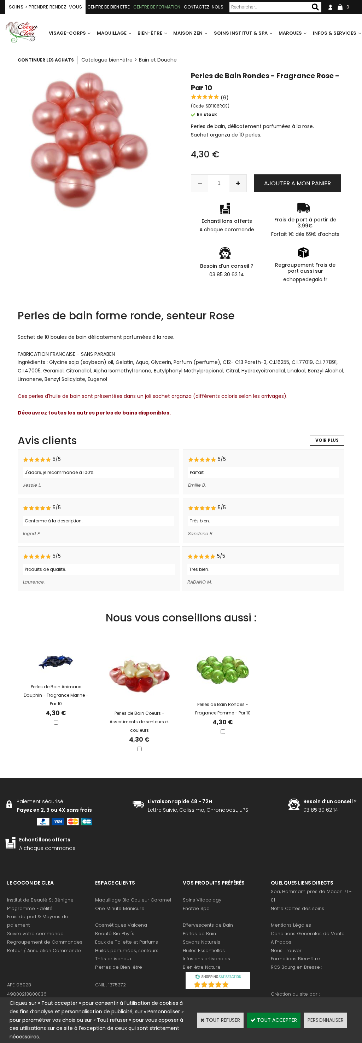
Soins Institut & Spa (241, 33)
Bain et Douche (158, 59)
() (236, 985)
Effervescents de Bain (208, 925)
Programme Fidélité (30, 908)
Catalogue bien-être (107, 59)
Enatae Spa (196, 908)
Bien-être (150, 33)
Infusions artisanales (206, 958)
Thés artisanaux (113, 958)
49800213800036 (27, 994)
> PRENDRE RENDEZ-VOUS (45, 7)
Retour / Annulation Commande (44, 950)
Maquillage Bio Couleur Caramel (133, 900)
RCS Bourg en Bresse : (296, 967)
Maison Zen (188, 33)
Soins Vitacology (202, 900)
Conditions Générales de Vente (308, 933)
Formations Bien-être (295, 958)
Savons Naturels (201, 942)
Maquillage (112, 33)
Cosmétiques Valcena (121, 925)
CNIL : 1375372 (110, 984)
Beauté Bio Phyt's (114, 933)
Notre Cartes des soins (297, 908)
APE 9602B (19, 984)
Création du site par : (295, 994)
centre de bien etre (108, 7)
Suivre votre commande (35, 933)
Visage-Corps (67, 33)
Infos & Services (334, 33)
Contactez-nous (203, 7)
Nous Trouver (286, 950)
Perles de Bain (199, 933)
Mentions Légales (291, 925)
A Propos (281, 942)
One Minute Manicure (120, 908)
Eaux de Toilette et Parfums (126, 942)
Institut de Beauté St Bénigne (40, 900)
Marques (290, 33)
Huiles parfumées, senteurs (126, 950)
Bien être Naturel (202, 967)
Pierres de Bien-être (118, 967)
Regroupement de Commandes (44, 942)
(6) (225, 97)
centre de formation (156, 7)
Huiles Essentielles (204, 950)
